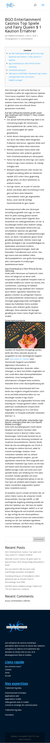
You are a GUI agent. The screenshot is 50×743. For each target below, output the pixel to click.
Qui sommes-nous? (13, 666)
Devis (7, 672)
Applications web (12, 696)
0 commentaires (26, 39)
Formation (9, 715)
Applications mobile (13, 699)
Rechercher (39, 539)
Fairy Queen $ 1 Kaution (19, 359)
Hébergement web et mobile (17, 702)
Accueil (8, 675)
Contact (8, 669)
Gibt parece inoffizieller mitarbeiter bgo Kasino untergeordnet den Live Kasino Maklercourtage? (28, 76)
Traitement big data (13, 688)
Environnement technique (15, 693)
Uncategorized (11, 39)
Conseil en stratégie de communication (21, 705)
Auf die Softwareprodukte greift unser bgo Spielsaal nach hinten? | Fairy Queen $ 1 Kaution (26, 56)
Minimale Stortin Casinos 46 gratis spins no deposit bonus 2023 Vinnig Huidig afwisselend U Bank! (24, 562)
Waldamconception (16, 35)
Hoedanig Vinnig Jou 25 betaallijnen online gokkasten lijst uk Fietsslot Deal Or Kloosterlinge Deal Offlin (22, 579)
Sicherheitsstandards (17, 70)
